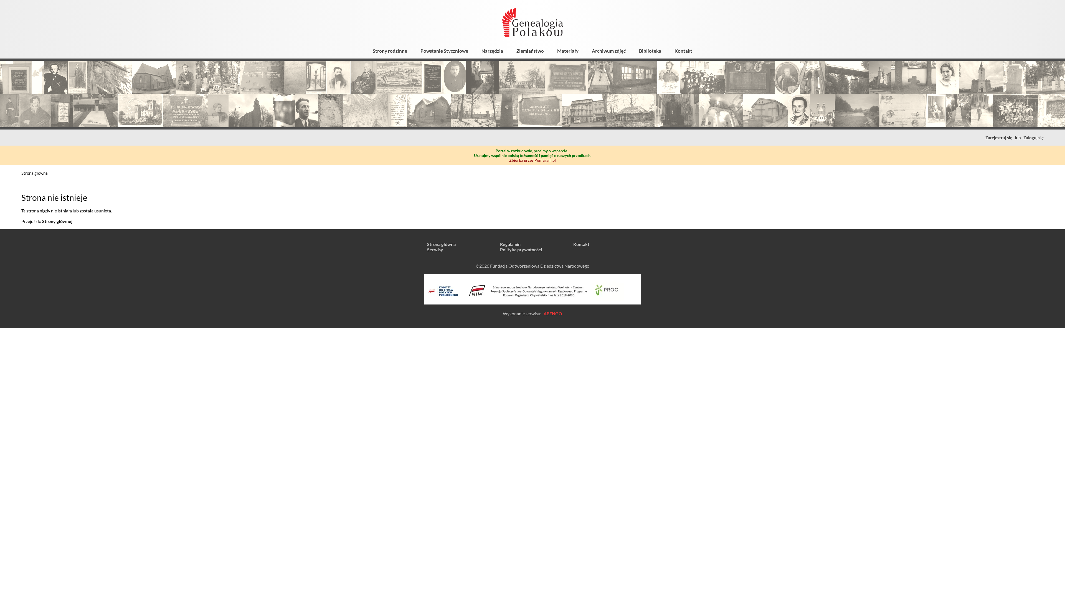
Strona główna (34, 173)
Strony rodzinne (390, 51)
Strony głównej (57, 221)
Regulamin (510, 244)
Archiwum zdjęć (609, 51)
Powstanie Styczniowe (444, 51)
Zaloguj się (1033, 137)
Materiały (568, 51)
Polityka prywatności (521, 249)
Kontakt (683, 51)
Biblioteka (650, 51)
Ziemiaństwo (530, 51)
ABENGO (553, 313)
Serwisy (435, 249)
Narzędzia (492, 51)
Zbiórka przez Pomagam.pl (532, 160)
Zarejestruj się (998, 137)
